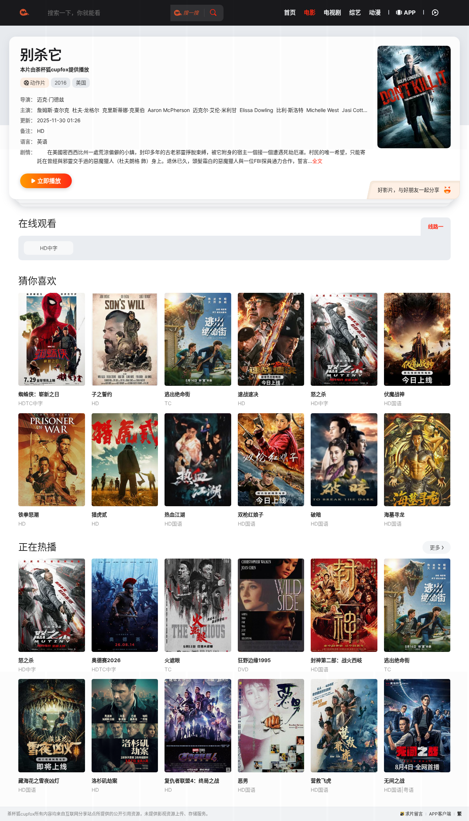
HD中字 (49, 248)
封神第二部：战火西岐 (336, 660)
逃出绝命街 (177, 394)
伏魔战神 (394, 394)
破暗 (316, 514)
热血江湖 (175, 514)
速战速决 (248, 394)
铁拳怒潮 (28, 514)
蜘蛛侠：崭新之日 (38, 394)
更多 (435, 547)
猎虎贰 (99, 514)
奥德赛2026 (106, 660)
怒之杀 (318, 394)
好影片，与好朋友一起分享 (408, 190)
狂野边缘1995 (254, 660)
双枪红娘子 (250, 514)
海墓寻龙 (394, 514)
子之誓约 (102, 394)
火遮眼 (172, 660)
